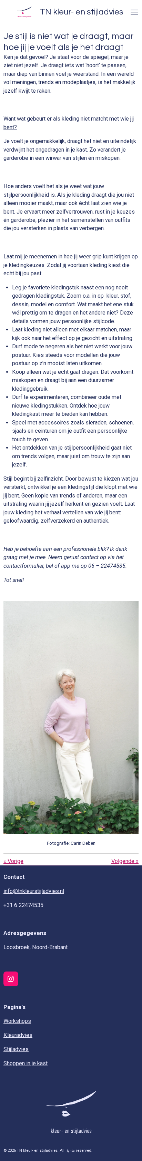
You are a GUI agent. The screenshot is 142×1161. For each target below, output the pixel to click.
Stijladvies (16, 1049)
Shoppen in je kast (25, 1063)
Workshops (17, 1021)
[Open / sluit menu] (134, 12)
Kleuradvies (17, 1035)
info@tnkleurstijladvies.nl (33, 891)
